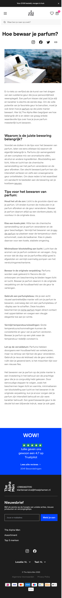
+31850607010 (24, 487)
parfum (25, 109)
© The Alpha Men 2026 (31, 572)
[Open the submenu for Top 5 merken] (56, 540)
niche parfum (28, 310)
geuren (18, 183)
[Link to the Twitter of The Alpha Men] (48, 42)
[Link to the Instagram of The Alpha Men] (33, 42)
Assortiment (10, 535)
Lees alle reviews (29, 464)
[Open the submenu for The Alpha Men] (56, 530)
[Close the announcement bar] (56, 3)
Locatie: (19, 562)
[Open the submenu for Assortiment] (56, 535)
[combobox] (29, 22)
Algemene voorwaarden (23, 577)
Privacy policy (44, 577)
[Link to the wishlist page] (50, 13)
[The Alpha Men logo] (30, 13)
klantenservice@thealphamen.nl (34, 490)
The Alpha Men (12, 530)
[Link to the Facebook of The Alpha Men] (41, 42)
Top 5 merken (11, 540)
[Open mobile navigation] (5, 13)
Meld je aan (49, 517)
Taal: (37, 562)
